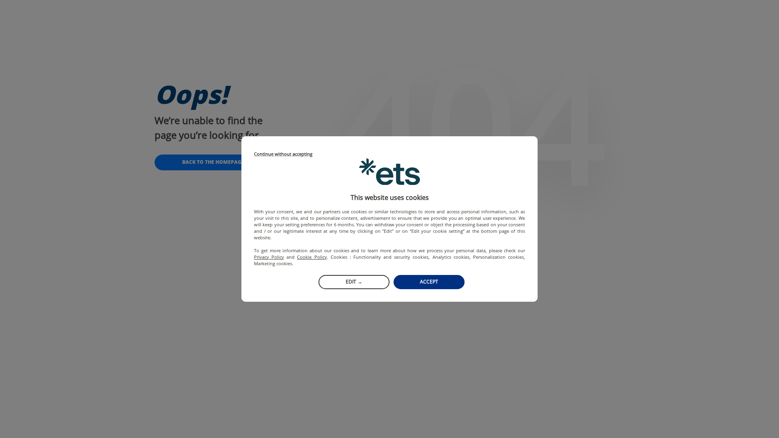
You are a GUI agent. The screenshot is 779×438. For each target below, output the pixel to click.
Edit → (354, 281)
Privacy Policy (269, 257)
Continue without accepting (283, 154)
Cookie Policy (312, 257)
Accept (429, 281)
